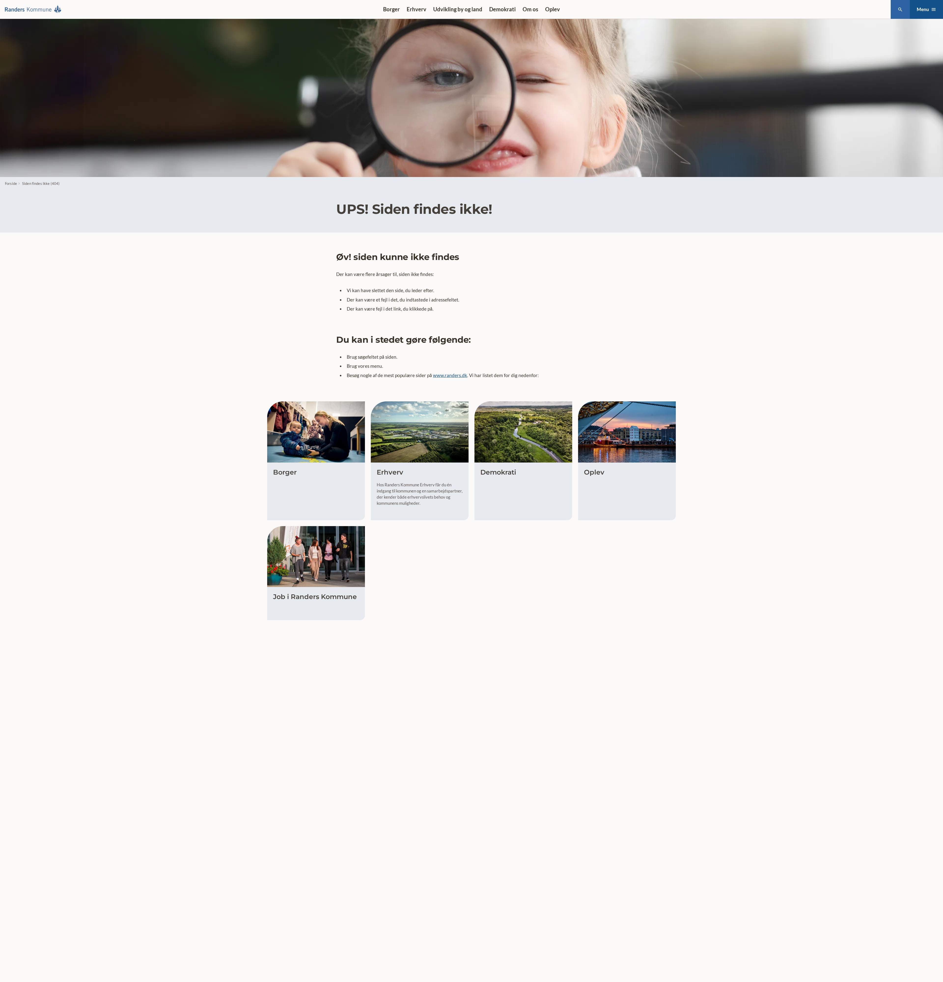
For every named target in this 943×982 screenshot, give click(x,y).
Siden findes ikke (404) (41, 183)
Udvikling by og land (457, 9)
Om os (530, 9)
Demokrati (502, 9)
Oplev (552, 9)
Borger (391, 9)
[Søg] (900, 9)
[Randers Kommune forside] (34, 9)
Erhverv (416, 9)
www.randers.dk (450, 375)
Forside (11, 183)
